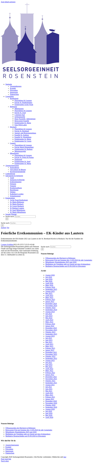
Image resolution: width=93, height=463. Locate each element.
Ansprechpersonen (12, 445)
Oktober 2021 (50, 381)
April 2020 (49, 417)
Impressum (9, 451)
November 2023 (51, 330)
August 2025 (50, 291)
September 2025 (51, 289)
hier (65, 457)
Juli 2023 (48, 338)
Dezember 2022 (51, 352)
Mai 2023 (48, 342)
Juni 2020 (48, 413)
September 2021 (51, 383)
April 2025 (49, 295)
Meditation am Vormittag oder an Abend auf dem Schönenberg (67, 264)
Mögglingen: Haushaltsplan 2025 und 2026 (60, 262)
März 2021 (49, 395)
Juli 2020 (48, 411)
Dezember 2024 (51, 304)
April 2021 (49, 393)
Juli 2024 (48, 314)
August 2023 (50, 336)
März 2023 (49, 346)
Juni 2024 (48, 316)
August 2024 (50, 312)
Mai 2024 (48, 318)
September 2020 (51, 407)
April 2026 (49, 283)
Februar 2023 (50, 348)
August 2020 (50, 409)
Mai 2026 (48, 281)
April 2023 (49, 344)
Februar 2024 (50, 324)
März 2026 (49, 285)
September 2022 (51, 358)
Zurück (3, 228)
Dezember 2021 (51, 377)
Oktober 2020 (50, 405)
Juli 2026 (48, 277)
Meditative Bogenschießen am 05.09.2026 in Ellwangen (65, 266)
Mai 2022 (48, 367)
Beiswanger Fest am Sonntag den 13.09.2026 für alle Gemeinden (68, 260)
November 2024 (51, 306)
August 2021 (50, 385)
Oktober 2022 (50, 356)
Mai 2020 (48, 415)
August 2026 (50, 275)
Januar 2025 (49, 301)
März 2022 (49, 371)
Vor (8, 228)
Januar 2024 (49, 326)
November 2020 (51, 403)
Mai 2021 (48, 391)
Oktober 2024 (50, 308)
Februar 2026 (50, 287)
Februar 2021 (50, 397)
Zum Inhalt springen (8, 2)
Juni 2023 (48, 340)
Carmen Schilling (7, 244)
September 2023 (51, 334)
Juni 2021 (48, 389)
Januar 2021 (49, 399)
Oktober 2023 (50, 332)
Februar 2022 (50, 373)
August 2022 (50, 360)
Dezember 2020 (51, 401)
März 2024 (49, 322)
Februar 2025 (50, 299)
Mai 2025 (48, 293)
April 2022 (49, 369)
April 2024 (49, 320)
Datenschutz (9, 453)
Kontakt (8, 447)
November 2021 (51, 379)
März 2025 (49, 297)
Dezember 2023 (51, 328)
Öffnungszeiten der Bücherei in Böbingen (60, 258)
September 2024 (51, 310)
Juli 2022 (48, 362)
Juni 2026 (48, 279)
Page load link (6, 459)
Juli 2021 (48, 387)
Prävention (9, 449)
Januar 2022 (49, 375)
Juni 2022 (48, 364)
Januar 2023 (49, 350)
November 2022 (51, 354)
